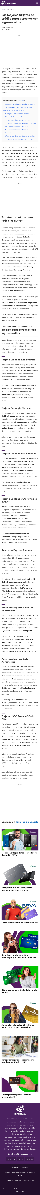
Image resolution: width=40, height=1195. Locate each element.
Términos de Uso (28, 1180)
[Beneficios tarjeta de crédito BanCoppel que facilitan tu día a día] (20, 951)
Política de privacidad (13, 1180)
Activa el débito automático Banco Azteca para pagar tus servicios (18, 1026)
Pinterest (29, 1159)
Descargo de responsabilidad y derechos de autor (20, 1174)
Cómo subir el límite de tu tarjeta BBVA (20, 922)
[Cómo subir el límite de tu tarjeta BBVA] (20, 918)
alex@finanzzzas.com (23, 1154)
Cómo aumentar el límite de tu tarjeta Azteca (19, 991)
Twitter (20, 1159)
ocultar (21, 100)
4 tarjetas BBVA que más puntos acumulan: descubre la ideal (17, 888)
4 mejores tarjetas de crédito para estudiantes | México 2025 (18, 1060)
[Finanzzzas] (8, 3)
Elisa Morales (9, 27)
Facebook (11, 1159)
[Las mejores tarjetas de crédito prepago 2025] (20, 1091)
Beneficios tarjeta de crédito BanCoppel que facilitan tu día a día (19, 956)
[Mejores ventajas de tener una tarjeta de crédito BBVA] (20, 849)
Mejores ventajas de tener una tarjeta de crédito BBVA (19, 853)
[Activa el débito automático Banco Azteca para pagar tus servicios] (20, 1021)
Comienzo (15, 1167)
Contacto (24, 1167)
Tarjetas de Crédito (8, 9)
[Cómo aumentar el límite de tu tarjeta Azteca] (20, 986)
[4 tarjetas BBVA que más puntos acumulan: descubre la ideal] (20, 884)
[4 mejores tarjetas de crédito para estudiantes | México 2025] (20, 1056)
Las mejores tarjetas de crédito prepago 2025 (16, 1095)
